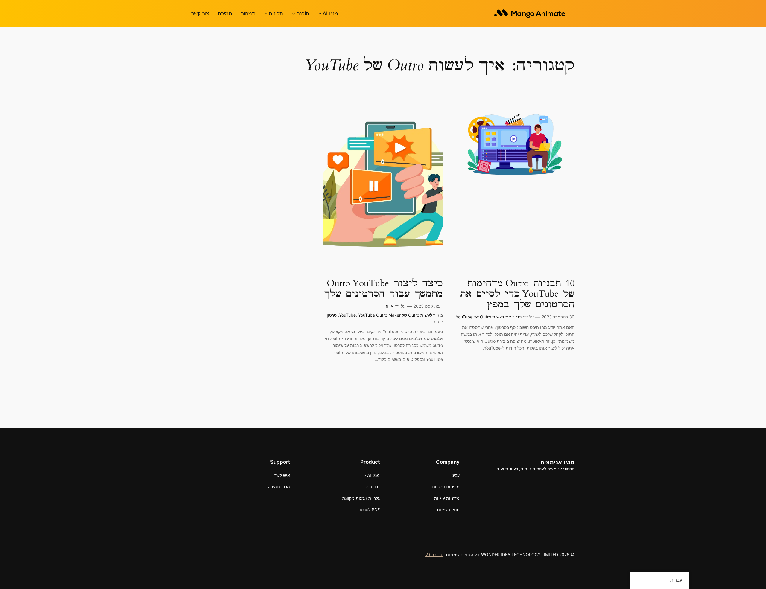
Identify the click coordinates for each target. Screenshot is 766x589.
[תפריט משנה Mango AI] (319, 13)
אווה (389, 306)
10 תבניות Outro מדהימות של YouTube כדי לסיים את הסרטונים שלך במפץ (517, 294)
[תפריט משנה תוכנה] (293, 13)
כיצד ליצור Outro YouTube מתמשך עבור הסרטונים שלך (383, 289)
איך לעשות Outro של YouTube (483, 316)
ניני (519, 316)
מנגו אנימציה (557, 462)
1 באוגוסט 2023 (428, 306)
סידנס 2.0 (434, 554)
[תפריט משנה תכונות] (266, 13)
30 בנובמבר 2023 (558, 316)
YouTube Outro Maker (379, 315)
